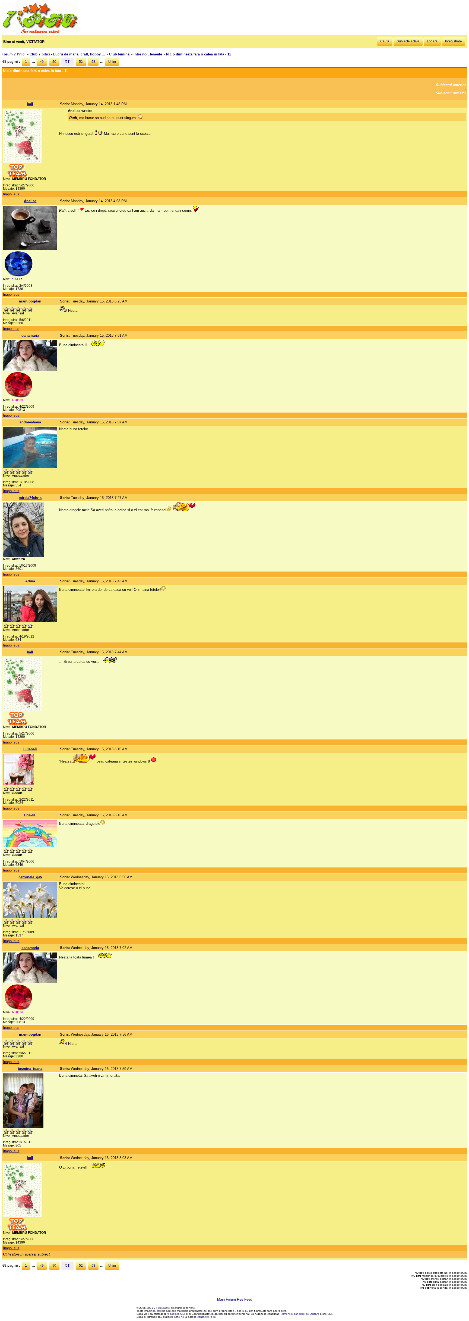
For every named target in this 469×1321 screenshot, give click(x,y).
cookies (174, 1313)
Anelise (30, 201)
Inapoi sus (11, 194)
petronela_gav (30, 877)
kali (30, 104)
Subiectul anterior (451, 85)
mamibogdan (30, 301)
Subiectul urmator (451, 93)
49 (42, 61)
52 (81, 61)
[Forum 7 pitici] (40, 33)
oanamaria (30, 335)
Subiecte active (408, 41)
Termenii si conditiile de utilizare (299, 1313)
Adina (30, 581)
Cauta (384, 41)
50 (54, 61)
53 (93, 61)
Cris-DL (30, 815)
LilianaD (30, 749)
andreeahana (30, 422)
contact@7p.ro (206, 1316)
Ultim (112, 61)
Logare (432, 41)
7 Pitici (158, 1307)
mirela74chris (30, 498)
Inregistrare (453, 41)
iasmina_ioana (30, 1069)
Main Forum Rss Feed (234, 1299)
